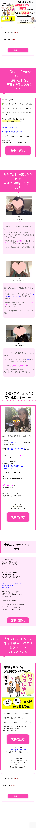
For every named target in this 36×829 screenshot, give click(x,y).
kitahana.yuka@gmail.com (18, 750)
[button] (18, 826)
